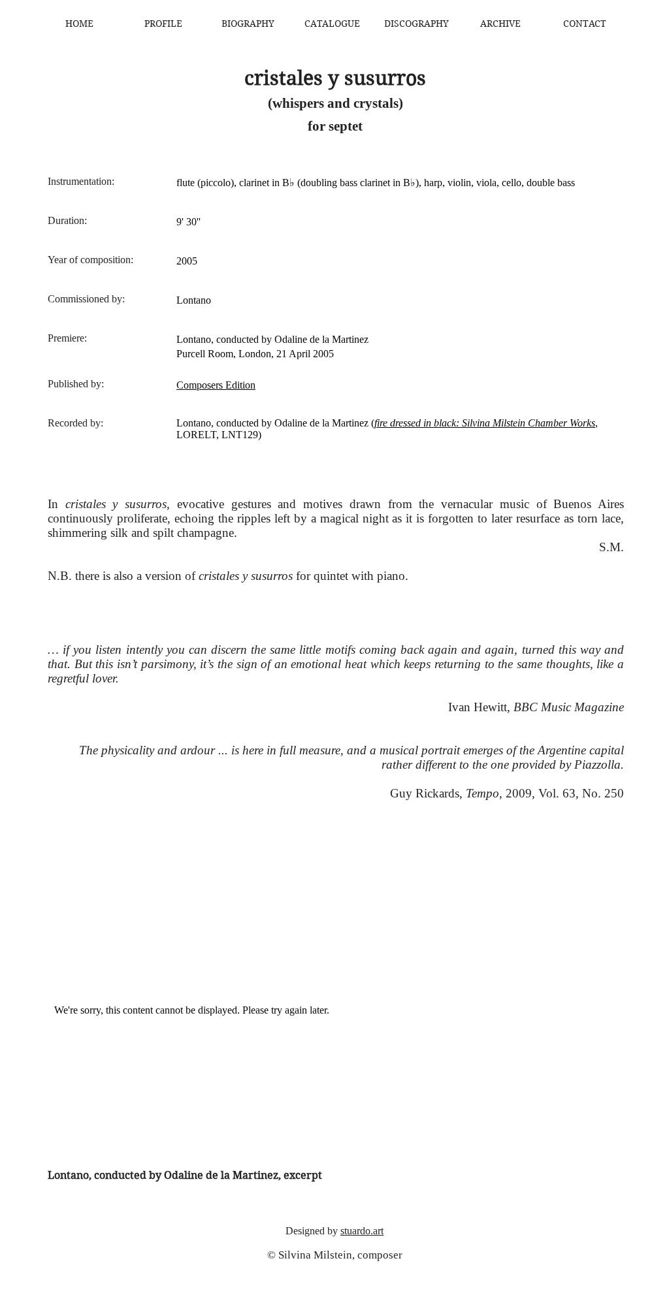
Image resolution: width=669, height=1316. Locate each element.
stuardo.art (361, 1230)
